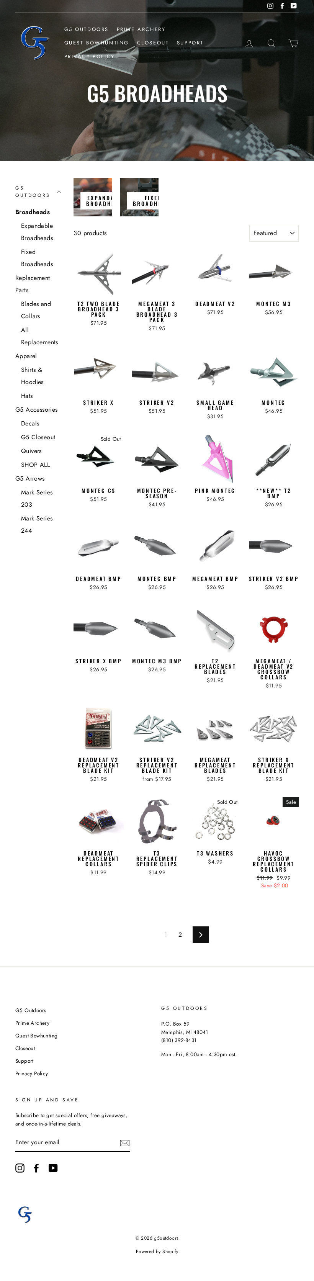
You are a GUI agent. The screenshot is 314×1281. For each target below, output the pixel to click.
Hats (27, 395)
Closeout (153, 42)
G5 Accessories (36, 409)
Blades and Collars (36, 310)
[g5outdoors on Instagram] (20, 1168)
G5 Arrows (30, 478)
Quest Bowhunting (96, 42)
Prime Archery (141, 29)
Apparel (26, 356)
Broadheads (32, 212)
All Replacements (39, 336)
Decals (30, 423)
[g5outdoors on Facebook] (36, 1168)
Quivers (31, 451)
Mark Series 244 (36, 524)
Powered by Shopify (157, 1251)
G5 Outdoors (86, 29)
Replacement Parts (32, 283)
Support (190, 42)
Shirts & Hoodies (32, 375)
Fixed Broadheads (37, 257)
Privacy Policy (89, 56)
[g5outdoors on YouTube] (53, 1168)
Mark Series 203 (36, 498)
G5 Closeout (38, 437)
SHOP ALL (35, 464)
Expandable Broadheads (37, 231)
